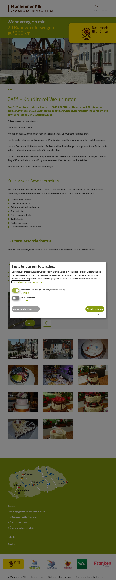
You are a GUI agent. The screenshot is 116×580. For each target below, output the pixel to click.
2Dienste (26, 300)
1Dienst (25, 292)
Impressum (37, 282)
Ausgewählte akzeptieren (25, 309)
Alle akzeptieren (95, 309)
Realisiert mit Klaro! (95, 315)
